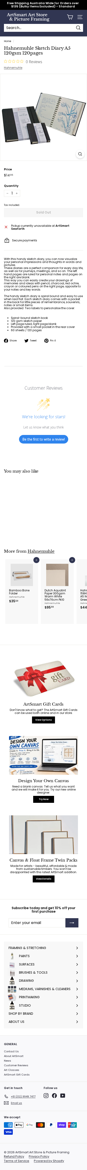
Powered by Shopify (49, 1161)
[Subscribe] (71, 922)
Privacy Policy (39, 1156)
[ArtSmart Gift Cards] (43, 678)
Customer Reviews (16, 1065)
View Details (43, 879)
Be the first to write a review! (44, 439)
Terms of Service (16, 1161)
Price (8, 169)
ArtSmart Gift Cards (17, 1074)
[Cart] (69, 17)
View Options (43, 720)
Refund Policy (14, 1156)
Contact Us (11, 1051)
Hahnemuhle (13, 68)
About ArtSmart (13, 1056)
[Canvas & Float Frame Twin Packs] (43, 834)
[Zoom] (80, 154)
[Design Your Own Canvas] (43, 755)
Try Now (43, 799)
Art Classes (11, 1070)
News (7, 1061)
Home (7, 41)
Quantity (11, 186)
